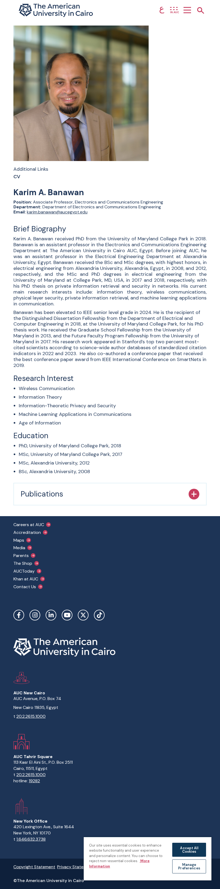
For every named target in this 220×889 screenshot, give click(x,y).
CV (16, 177)
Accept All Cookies (189, 850)
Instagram (35, 615)
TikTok (99, 615)
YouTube (67, 615)
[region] (147, 858)
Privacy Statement (75, 867)
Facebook (18, 615)
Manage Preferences (189, 866)
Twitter (83, 615)
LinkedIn (51, 615)
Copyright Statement (34, 867)
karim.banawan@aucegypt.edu (57, 212)
